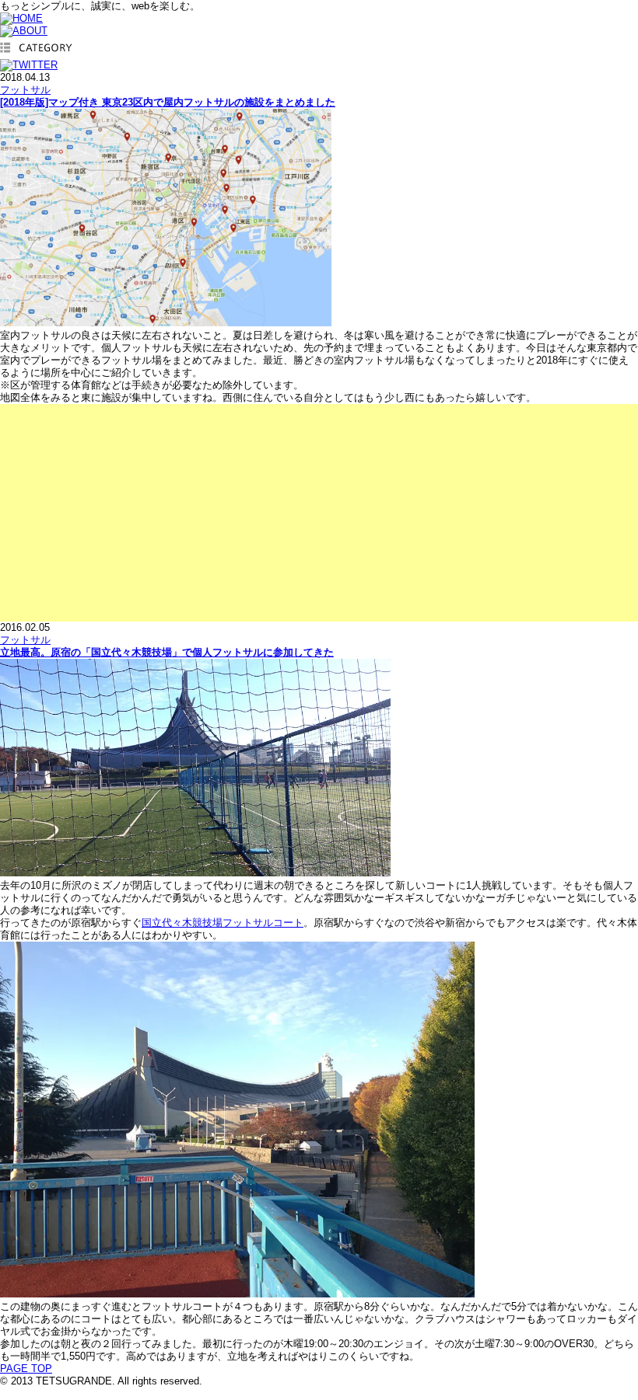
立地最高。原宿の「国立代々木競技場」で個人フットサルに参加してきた (167, 652)
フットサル (25, 90)
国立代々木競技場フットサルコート (222, 922)
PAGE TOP (26, 1368)
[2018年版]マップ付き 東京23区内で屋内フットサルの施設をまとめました (167, 102)
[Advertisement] (319, 513)
